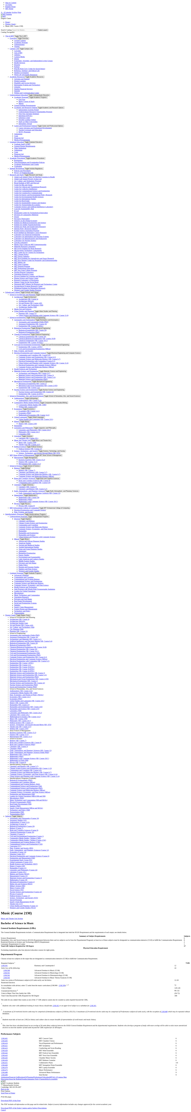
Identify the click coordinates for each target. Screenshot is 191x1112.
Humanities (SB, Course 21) (20, 705)
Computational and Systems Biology (27, 579)
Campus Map (62, 1077)
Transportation (19, 613)
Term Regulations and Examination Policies (29, 162)
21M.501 (6, 973)
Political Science (20, 447)
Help (47, 1079)
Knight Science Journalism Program (26, 231)
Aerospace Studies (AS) (18, 820)
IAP (26, 1077)
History (16, 421)
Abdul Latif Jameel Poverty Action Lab (28, 179)
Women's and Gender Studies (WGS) (23, 908)
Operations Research (21, 597)
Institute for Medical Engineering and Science (30, 223)
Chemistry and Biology (27, 521)
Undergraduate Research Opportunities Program (35, 112)
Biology (17, 468)
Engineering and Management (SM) (22, 794)
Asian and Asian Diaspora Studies (30, 549)
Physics (16, 504)
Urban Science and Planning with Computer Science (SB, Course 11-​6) (43, 315)
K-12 (55, 1077)
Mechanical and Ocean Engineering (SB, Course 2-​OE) (38, 386)
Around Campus (20, 40)
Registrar (21, 1077)
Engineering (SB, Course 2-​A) (29, 388)
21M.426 (4, 1051)
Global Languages (20, 417)
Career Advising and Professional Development (35, 128)
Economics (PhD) (25, 413)
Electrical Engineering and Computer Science (30, 353)
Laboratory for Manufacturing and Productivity (30, 239)
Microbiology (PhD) (17, 798)
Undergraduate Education (19, 95)
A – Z (3, 12)
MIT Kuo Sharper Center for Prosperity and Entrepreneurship (35, 260)
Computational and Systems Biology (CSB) (25, 842)
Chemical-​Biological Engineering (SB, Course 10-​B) (37, 339)
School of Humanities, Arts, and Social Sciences (26, 396)
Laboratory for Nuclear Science (25, 240)
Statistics (17, 605)
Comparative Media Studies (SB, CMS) (32, 405)
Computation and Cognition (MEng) (22, 782)
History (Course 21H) (17, 866)
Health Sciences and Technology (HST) (24, 864)
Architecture (18, 297)
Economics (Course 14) (18, 852)
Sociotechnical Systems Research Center (28, 286)
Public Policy (23, 565)
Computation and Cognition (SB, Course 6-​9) (34, 355)
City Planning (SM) (16, 629)
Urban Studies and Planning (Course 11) (24, 906)
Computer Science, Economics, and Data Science (36, 529)
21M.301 (4, 966)
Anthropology (19, 398)
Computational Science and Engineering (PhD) (26, 788)
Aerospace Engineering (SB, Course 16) (33, 324)
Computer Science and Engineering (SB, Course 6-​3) (37, 357)
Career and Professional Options (25, 126)
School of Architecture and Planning (22, 295)
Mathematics (18, 495)
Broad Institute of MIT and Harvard (26, 183)
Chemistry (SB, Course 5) (28, 487)
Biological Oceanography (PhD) (21, 780)
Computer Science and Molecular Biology (33, 527)
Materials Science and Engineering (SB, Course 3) (36, 375)
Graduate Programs (16, 573)
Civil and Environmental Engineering (27, 345)
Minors (21, 103)
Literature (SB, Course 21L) (28, 438)
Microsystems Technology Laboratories (28, 250)
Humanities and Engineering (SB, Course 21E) (26, 707)
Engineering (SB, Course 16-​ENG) (31, 326)
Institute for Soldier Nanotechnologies (27, 225)
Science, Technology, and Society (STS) (24, 898)
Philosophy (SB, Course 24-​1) (29, 432)
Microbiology (19, 593)
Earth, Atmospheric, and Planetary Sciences (29, 491)
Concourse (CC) (15, 846)
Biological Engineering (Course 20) (22, 826)
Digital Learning (20, 81)
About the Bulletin (15, 1079)
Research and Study (17, 175)
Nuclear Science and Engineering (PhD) (24, 685)
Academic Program (21, 42)
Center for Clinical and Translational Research (30, 187)
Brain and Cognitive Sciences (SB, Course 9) (34, 481)
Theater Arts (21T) (16, 904)
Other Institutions (20, 148)
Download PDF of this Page (11, 1101)
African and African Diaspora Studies (32, 541)
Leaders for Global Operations (24, 591)
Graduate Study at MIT (22, 144)
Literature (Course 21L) (18, 872)
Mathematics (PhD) (25, 499)
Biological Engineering (22, 328)
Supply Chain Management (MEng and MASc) (26, 808)
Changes (42, 1079)
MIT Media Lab (19, 262)
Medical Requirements (22, 140)
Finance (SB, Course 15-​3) (28, 462)
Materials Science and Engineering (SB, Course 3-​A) (37, 377)
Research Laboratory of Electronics (26, 280)
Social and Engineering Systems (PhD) (23, 687)
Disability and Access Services (24, 83)
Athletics (17, 55)
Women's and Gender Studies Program (27, 290)
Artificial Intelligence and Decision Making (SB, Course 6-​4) (31, 641)
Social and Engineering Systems (25, 603)
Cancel (3, 1110)
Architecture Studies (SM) (28, 307)
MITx (52, 1077)
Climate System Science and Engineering (33, 523)
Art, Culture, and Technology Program (27, 181)
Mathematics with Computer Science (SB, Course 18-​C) (38, 501)
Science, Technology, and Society (26, 451)
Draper (16, 217)
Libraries (17, 87)
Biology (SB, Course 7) (27, 470)
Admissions (18, 134)
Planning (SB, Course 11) (27, 313)
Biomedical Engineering (27, 553)
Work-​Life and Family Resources (25, 75)
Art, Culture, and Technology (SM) (31, 305)
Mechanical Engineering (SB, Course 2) (33, 384)
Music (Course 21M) (17, 888)
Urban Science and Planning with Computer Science (37, 537)
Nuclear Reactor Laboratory (24, 272)
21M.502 (6, 975)
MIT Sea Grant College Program (25, 270)
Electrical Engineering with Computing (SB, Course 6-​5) (29, 661)
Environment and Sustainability (29, 557)
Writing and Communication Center (26, 93)
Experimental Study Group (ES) (21, 860)
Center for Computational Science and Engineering (32, 191)
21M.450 (4, 1060)
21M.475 (4, 1070)
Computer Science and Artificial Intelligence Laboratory (33, 207)
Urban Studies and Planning (24, 311)
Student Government (21, 73)
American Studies (25, 543)
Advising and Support (22, 79)
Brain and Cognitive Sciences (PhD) (22, 744)
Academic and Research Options (25, 107)
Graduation (18, 166)
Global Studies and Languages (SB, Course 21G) (36, 419)
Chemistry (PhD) (16, 748)
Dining (16, 59)
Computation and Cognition (28, 525)
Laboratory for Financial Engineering (27, 235)
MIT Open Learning (21, 264)
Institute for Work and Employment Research (30, 227)
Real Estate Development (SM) (21, 804)
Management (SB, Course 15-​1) (30, 464)
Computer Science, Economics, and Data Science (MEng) (30, 792)
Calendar (8, 12)
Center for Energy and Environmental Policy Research (33, 195)
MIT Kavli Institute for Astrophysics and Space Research (34, 258)
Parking (17, 67)
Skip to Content (10, 3)
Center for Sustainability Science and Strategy (30, 203)
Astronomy (22, 551)
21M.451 (4, 1063)
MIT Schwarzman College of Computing (24, 508)
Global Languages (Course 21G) (21, 862)
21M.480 (164, 1012)
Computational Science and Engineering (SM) (26, 786)
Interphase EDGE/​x (25, 116)
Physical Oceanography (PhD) (20, 802)
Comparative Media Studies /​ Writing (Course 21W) (28, 840)
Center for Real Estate (22, 201)
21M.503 (6, 978)
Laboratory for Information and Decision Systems (31, 237)
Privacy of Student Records (23, 173)
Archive (14, 12)
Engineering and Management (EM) (22, 858)
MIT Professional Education (24, 268)
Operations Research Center (24, 274)
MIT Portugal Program (22, 266)
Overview (13, 38)
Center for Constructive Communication (28, 193)
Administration (19, 44)
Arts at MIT (18, 53)
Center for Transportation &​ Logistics (27, 205)
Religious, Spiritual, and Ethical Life (27, 71)
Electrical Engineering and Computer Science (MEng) (37, 365)
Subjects (8, 816)
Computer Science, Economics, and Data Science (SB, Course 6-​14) (33, 774)
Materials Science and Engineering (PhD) (33, 379)
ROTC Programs (25, 132)
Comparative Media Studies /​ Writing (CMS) (25, 838)
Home (7, 22)
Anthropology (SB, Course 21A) (30, 400)
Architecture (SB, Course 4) (28, 299)
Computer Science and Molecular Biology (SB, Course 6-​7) (39, 359)
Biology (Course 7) (16, 828)
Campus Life (14, 49)
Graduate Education (17, 142)
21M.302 (56, 1006)
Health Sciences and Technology (25, 369)
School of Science (16, 466)
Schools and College (12, 292)
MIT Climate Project (21, 254)
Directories (5, 1079)
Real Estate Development (23, 601)
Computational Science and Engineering (28, 581)
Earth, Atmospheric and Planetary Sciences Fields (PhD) (29, 752)
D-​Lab (16, 211)
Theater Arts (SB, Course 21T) (29, 444)
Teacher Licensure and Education (30, 130)
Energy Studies (24, 555)
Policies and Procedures (22, 171)
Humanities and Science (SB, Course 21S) (24, 709)
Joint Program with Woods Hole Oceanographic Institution (34, 589)
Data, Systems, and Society (23, 351)
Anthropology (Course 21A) (20, 822)
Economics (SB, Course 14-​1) (29, 411)
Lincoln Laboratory (21, 242)
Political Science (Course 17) (20, 896)
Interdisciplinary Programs (14, 514)
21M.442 (4, 1053)
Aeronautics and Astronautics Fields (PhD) (33, 322)
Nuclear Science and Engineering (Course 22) (26, 892)
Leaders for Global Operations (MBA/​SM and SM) (28, 796)
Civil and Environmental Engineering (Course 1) (27, 836)
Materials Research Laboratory (25, 246)
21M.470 (4, 1068)
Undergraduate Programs (18, 516)
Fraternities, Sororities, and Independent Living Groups (33, 61)
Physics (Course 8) (16, 894)
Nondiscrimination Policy (30, 1079)
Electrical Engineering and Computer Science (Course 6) (29, 856)
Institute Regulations (17, 168)
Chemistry (17, 485)
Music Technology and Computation (27, 595)
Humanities (18, 426)
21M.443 (4, 1055)
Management (18, 457)
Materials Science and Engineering (26, 371)
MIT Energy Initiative (21, 256)
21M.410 (4, 1043)
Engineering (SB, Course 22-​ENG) (31, 394)
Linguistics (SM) (24, 434)
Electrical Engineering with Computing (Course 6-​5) (37, 361)
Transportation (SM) (17, 812)
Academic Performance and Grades (26, 164)
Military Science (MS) (17, 886)
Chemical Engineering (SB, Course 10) (32, 337)
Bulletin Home (10, 7)
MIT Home (9, 9)
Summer (30, 1077)
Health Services (19, 63)
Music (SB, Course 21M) (27, 442)
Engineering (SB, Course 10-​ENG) (31, 342)
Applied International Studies (29, 547)
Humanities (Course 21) (18, 868)
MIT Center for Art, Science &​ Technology (29, 252)
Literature (17, 436)
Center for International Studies (25, 199)
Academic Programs (21, 97)
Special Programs (16, 900)
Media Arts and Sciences (22, 309)
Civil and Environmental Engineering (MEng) (35, 349)
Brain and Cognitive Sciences (24, 478)
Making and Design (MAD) (19, 874)
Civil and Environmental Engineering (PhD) (25, 655)
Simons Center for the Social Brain (26, 282)
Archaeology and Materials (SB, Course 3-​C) (34, 373)
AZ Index (8, 5)
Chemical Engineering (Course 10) (22, 832)
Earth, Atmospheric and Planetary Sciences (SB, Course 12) (39, 493)
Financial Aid (19, 138)
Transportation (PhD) (17, 814)
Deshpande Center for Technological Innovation (31, 213)
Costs (16, 136)
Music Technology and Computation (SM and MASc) (28, 800)
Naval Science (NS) (17, 890)
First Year (22, 99)
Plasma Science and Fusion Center (26, 278)
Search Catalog (6, 30)
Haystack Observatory (22, 219)
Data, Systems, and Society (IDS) (21, 848)
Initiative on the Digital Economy (25, 221)
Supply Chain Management (23, 607)
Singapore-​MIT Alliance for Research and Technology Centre (35, 284)
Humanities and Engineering (28, 533)
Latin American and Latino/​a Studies (31, 559)
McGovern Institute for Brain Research (27, 248)
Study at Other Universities (28, 122)
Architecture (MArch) (26, 301)
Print (19, 12)
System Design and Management (25, 609)
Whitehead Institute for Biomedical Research (29, 288)
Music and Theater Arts (22, 440)
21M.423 (4, 1048)
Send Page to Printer (8, 1093)
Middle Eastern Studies (27, 561)
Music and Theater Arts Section (12, 919)
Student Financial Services (23, 89)
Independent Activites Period (29, 110)
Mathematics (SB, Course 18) (29, 497)
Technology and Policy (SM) (20, 810)
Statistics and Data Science (28, 569)
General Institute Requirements (25, 105)
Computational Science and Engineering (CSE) (26, 844)
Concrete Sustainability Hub (24, 209)
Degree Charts (10, 24)
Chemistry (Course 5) (17, 834)
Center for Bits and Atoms (23, 185)
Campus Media (19, 57)
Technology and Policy (22, 611)
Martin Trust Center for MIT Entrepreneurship (30, 244)
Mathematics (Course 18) (18, 880)
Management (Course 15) (19, 876)
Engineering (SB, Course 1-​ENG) (30, 347)
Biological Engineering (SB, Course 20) (33, 330)
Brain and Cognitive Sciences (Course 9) (24, 830)
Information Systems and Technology (27, 85)
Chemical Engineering (22, 334)
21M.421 (4, 1046)
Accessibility (53, 1079)
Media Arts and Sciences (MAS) (21, 884)
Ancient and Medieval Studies (29, 545)
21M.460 (4, 1065)
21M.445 (4, 1058)
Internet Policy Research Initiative (26, 229)
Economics (18, 409)
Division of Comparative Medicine (26, 215)
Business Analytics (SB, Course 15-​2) (32, 460)
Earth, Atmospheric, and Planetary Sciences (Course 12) (29, 850)
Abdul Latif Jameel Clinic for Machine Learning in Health (34, 177)
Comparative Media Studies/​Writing (26, 403)
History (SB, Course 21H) (28, 424)
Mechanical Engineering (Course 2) (22, 882)
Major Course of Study (27, 101)
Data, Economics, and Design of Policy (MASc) (26, 695)
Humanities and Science (27, 535)
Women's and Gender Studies (29, 571)
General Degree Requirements (24, 146)
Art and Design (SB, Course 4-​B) (30, 303)
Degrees (17, 519)
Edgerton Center (24, 118)
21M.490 (4, 1075)
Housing (17, 65)
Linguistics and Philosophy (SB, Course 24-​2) (35, 430)
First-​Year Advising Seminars (29, 114)
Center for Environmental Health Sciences (29, 197)
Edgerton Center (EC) (17, 854)
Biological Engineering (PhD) (29, 332)
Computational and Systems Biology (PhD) (25, 784)
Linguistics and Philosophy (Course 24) (23, 870)
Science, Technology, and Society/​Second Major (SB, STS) (39, 453)
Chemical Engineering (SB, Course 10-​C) (33, 340)
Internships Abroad (25, 124)
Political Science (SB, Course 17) (30, 449)
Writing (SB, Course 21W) (28, 407)
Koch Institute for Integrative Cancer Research (30, 233)
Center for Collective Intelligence (25, 189)
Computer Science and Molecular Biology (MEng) (36, 367)
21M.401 (4, 1038)
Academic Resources (17, 77)
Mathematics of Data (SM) (19, 760)
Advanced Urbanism (21, 575)
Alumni (16, 46)
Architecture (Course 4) (18, 824)
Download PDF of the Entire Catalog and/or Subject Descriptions (24, 1108)
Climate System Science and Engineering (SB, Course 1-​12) (31, 768)
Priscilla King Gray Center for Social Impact (29, 69)
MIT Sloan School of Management (22, 455)
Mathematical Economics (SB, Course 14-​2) (34, 415)
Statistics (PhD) (15, 806)
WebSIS (17, 91)
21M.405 (4, 1041)
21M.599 (62, 986)
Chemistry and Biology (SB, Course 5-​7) (33, 472)
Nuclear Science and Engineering (25, 390)
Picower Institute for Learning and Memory (29, 276)
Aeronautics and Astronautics (24, 320)
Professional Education (41, 1077)
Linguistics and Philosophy (23, 428)
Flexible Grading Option (27, 120)
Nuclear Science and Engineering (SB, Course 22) (36, 392)
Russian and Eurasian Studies (29, 567)
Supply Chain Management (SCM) (22, 902)
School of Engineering (17, 317)
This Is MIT (9, 36)
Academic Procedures (17, 158)
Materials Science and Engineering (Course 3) (26, 878)
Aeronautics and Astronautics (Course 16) (24, 818)
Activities (17, 51)
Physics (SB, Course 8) (27, 506)
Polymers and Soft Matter (27, 563)
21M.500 (6, 970)
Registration (18, 160)
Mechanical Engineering (22, 381)
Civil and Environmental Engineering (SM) (25, 653)
